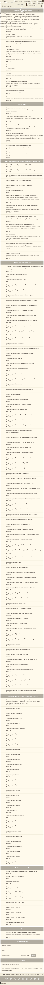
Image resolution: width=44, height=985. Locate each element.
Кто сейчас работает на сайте (6, 26)
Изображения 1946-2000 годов (15, 892)
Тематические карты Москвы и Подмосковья (20, 224)
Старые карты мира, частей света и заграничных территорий (22, 696)
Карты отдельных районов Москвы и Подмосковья (21, 195)
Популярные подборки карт (14, 59)
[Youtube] (6, 979)
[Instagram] (26, 979)
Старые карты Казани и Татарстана (17, 374)
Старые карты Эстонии (13, 856)
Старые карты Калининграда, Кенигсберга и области (22, 379)
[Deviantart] (39, 979)
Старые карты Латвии (13, 790)
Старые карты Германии (13, 733)
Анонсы (8, 73)
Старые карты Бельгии (13, 723)
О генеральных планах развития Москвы (18, 145)
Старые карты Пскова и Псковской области (19, 529)
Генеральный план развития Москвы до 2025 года (21, 216)
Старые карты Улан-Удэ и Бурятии (16, 623)
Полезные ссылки (11, 65)
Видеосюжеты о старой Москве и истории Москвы (21, 932)
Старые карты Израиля (13, 739)
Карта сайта (32, 25)
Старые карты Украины (13, 831)
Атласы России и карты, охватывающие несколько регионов (24, 266)
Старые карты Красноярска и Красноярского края (21, 437)
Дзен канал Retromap (4, 23)
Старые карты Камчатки (13, 394)
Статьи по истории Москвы (14, 125)
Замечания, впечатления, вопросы (16, 81)
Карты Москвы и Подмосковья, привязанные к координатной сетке (22, 161)
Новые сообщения (10, 17)
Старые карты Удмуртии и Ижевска (17, 618)
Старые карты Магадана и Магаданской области (21, 457)
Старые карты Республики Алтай (16, 279)
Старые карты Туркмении (14, 821)
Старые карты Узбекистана (14, 826)
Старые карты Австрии (13, 708)
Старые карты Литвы (12, 795)
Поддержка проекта (16, 26)
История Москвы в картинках (31, 23)
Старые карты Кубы (12, 785)
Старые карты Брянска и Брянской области (19, 310)
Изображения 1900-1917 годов (15, 902)
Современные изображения (14, 887)
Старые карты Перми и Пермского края (18, 524)
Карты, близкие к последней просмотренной (9, 10)
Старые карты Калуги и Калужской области (19, 389)
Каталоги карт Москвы (13, 253)
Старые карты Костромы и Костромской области (21, 425)
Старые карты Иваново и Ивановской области (20, 353)
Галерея (28, 25)
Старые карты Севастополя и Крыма (17, 567)
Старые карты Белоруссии (14, 718)
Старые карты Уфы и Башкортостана (17, 634)
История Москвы (21, 23)
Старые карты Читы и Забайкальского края (19, 669)
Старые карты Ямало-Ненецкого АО (17, 685)
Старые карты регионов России (22, 262)
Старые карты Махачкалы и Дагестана (18, 468)
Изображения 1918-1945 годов (15, 897)
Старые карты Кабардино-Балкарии (17, 368)
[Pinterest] (22, 979)
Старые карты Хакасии (13, 644)
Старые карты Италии (13, 754)
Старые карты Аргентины (14, 713)
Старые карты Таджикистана (15, 815)
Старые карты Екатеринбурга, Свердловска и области (22, 348)
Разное (8, 97)
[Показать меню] (43, 1)
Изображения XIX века (13, 907)
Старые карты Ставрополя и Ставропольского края (22, 582)
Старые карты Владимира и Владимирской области (21, 320)
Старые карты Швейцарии (14, 846)
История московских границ (14, 152)
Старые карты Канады (13, 769)
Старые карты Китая (12, 774)
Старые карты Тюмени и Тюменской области (19, 613)
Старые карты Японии (13, 862)
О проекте (22, 19)
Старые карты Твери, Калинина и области (18, 593)
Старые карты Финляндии (14, 836)
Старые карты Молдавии (13, 800)
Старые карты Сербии (13, 805)
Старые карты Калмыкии (14, 384)
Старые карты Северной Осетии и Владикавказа (20, 572)
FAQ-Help (34, 3)
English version (18, 12)
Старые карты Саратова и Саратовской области (20, 557)
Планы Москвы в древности (14, 190)
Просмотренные (27, 1)
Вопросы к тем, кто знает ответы (32, 16)
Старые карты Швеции (13, 851)
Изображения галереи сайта (22, 867)
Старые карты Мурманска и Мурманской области (21, 478)
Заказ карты (17, 8)
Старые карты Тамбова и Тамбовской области (20, 587)
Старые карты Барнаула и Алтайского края (19, 295)
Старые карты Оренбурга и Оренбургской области (21, 514)
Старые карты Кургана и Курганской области (20, 442)
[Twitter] (14, 979)
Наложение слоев (28, 10)
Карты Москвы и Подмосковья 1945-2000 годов (20, 165)
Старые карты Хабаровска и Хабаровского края (21, 639)
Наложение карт (3, 8)
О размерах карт (10, 19)
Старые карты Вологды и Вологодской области (20, 338)
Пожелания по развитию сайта (15, 90)
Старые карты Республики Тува (15, 603)
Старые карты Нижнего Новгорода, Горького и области (23, 488)
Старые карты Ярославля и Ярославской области (21, 690)
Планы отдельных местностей (15, 876)
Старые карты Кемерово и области (16, 409)
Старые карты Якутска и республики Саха (19, 680)
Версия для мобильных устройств (7, 12)
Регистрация (24, 941)
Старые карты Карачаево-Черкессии (17, 399)
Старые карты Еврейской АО (15, 343)
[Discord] (35, 979)
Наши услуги (17, 17)
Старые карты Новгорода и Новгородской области (21, 493)
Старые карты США (12, 810)
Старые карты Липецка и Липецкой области (19, 452)
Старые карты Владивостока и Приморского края (21, 315)
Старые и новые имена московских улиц (18, 116)
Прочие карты (10, 234)
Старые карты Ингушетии (14, 358)
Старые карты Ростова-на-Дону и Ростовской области (22, 534)
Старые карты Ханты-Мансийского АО (18, 649)
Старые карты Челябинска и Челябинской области (21, 659)
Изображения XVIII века (13, 912)
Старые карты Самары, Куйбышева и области (20, 545)
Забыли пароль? (6, 955)
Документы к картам (12, 881)
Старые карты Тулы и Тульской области (18, 608)
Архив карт (40, 1)
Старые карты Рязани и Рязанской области (19, 539)
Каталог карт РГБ (23, 25)
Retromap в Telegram (36, 10)
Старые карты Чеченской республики (17, 664)
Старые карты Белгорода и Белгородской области (21, 300)
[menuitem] (24, 974)
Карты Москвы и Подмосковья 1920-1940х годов (21, 170)
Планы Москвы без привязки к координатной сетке (21, 871)
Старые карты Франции (13, 841)
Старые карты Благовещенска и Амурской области (21, 305)
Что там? (34, 1)
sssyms (10, 970)
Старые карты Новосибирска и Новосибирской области (23, 498)
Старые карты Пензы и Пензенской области (19, 519)
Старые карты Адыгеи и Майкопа (16, 274)
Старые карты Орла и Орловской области (18, 509)
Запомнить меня (25, 955)
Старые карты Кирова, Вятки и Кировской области (21, 414)
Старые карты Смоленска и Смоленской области (21, 577)
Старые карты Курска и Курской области (18, 447)
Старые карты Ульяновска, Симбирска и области (21, 628)
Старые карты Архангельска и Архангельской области (22, 285)
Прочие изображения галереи (15, 922)
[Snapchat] (18, 979)
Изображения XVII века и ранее (15, 917)
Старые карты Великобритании (15, 728)
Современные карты (12, 49)
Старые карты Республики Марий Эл (17, 463)
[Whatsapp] (10, 979)
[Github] (30, 979)
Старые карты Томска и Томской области (18, 598)
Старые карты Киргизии (13, 780)
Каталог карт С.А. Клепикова (13, 25)
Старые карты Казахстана (14, 764)
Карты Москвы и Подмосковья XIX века (18, 180)
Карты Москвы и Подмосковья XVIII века (19, 185)
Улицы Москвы (3, 25)
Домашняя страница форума (6, 16)
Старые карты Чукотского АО (15, 675)
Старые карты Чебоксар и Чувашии (17, 654)
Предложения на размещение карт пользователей (21, 41)
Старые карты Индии (12, 744)
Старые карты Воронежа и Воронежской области (21, 325)
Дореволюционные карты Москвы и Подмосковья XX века (24, 175)
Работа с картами (18, 1)
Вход (29, 3)
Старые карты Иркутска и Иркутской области (20, 363)
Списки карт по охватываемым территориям (19, 243)
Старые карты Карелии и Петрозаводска (18, 404)
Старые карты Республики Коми (16, 420)
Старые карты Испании (13, 749)
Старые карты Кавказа (13, 759)
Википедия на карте (13, 23)
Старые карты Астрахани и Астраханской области (21, 290)
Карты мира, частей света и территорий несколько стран (23, 699)
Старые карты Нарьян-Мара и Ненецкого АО (19, 483)
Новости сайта (3, 17)
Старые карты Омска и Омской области (18, 504)
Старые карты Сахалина (13, 562)
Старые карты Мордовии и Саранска (17, 473)
